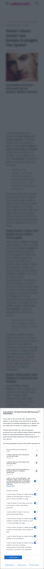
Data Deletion (10, 565)
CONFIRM (13, 557)
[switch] (35, 455)
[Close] (40, 412)
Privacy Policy (34, 565)
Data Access (22, 565)
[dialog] (22, 488)
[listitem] (22, 450)
